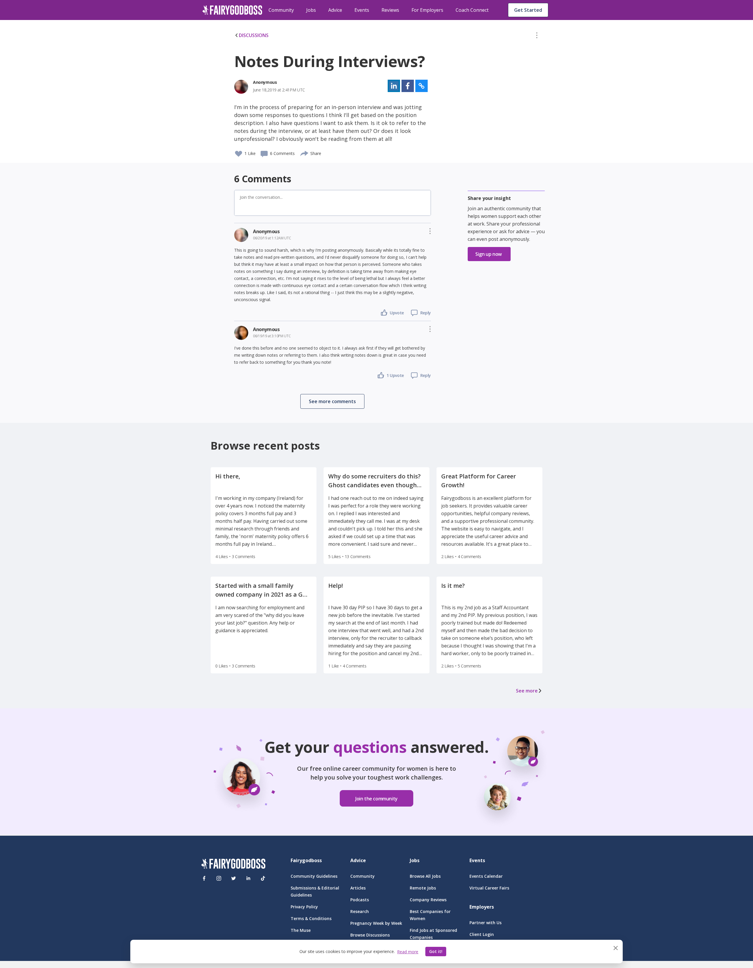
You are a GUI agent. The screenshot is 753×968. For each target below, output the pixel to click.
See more (527, 691)
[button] (536, 36)
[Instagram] (219, 878)
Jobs (311, 10)
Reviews (390, 10)
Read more (407, 951)
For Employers (427, 10)
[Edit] (537, 36)
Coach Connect (472, 10)
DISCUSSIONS (254, 35)
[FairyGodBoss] (233, 865)
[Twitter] (233, 878)
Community (281, 10)
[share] (304, 152)
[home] (232, 10)
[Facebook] (204, 878)
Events (361, 10)
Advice (335, 10)
